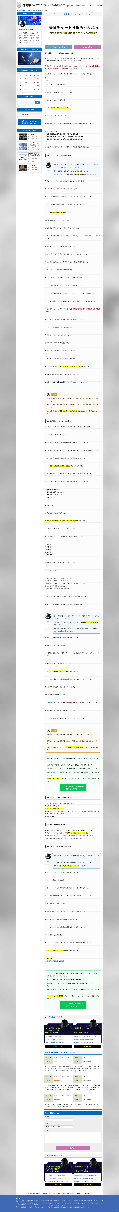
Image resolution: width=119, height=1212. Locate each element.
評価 (46, 1123)
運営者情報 (99, 6)
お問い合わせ (87, 1193)
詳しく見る (58, 1046)
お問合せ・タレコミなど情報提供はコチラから (29, 122)
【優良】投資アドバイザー (60, 6)
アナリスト (85, 6)
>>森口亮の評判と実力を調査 (54, 961)
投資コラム (92, 6)
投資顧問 (70, 6)
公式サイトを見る (58, 47)
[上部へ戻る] (116, 1209)
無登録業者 (77, 6)
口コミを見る (87, 47)
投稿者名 (48, 1116)
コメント (48, 1130)
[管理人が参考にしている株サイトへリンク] (29, 64)
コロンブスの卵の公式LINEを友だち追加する (73, 788)
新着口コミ (48, 6)
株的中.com (31, 1193)
